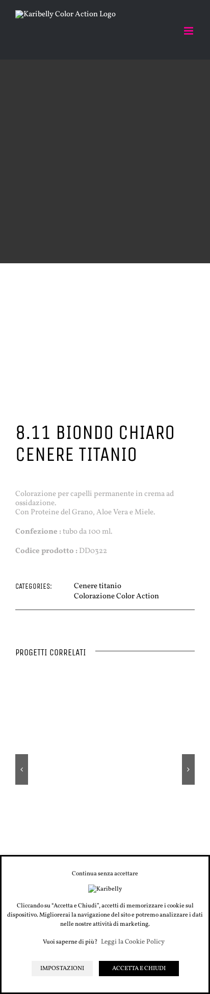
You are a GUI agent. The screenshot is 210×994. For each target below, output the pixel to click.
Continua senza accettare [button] (105, 874)
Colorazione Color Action (116, 596)
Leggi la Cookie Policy (133, 942)
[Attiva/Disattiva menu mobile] (189, 30)
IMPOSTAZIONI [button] (62, 968)
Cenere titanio (97, 586)
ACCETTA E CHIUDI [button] (139, 968)
